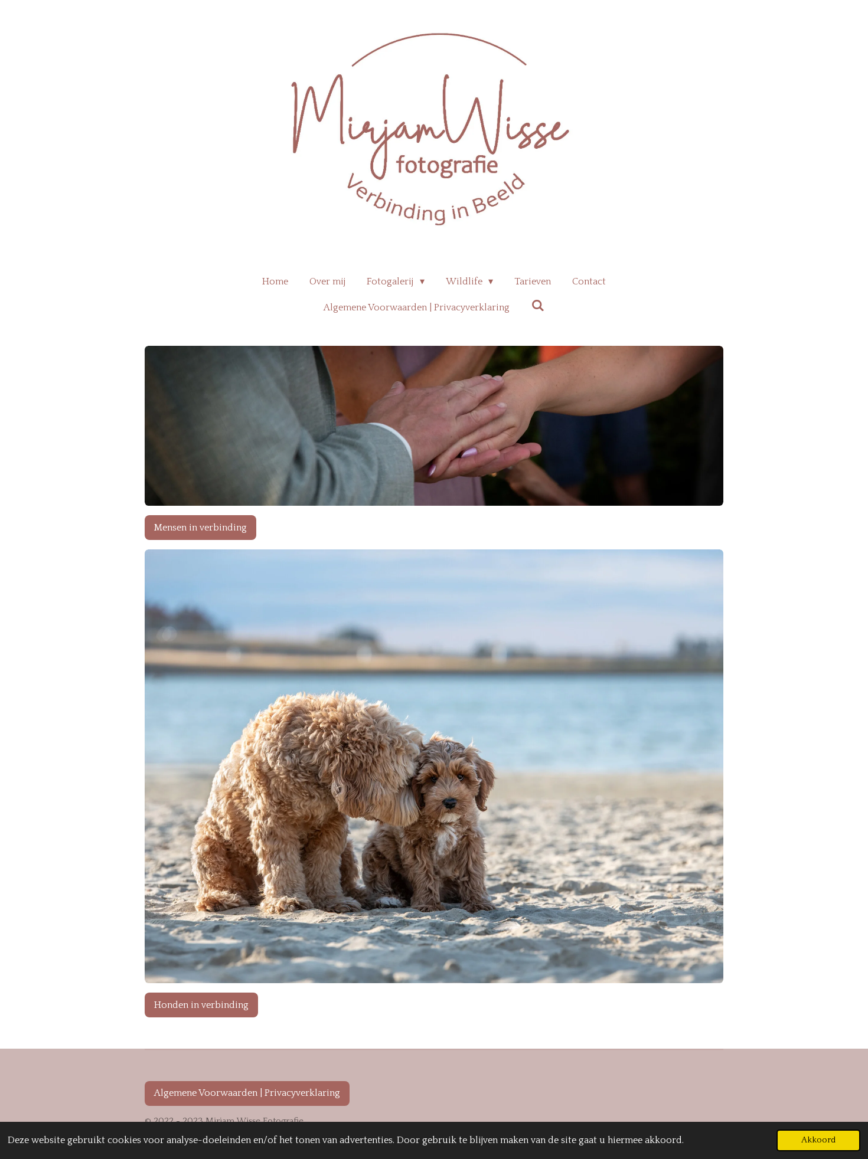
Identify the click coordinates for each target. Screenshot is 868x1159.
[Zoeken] (537, 305)
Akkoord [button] (818, 1140)
